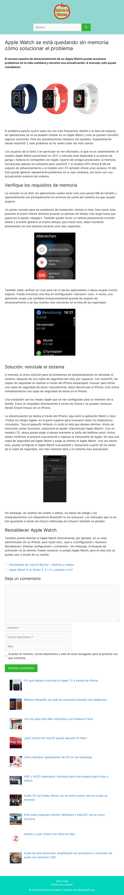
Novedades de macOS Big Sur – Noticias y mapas (41, 564)
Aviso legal (62, 881)
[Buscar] (86, 27)
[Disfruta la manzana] (62, 11)
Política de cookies (62, 884)
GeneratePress (86, 889)
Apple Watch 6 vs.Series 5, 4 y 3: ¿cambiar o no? (41, 569)
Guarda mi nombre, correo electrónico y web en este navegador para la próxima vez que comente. (63, 656)
